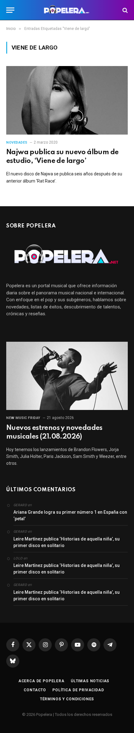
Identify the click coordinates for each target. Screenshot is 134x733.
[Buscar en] (124, 10)
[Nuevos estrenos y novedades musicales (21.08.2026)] (67, 376)
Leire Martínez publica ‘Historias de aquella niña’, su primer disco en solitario (66, 542)
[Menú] (10, 10)
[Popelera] (67, 10)
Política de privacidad (78, 690)
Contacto (35, 690)
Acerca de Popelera (41, 681)
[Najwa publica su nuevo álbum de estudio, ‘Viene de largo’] (67, 100)
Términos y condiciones (67, 699)
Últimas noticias (90, 681)
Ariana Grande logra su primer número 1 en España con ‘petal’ (70, 515)
